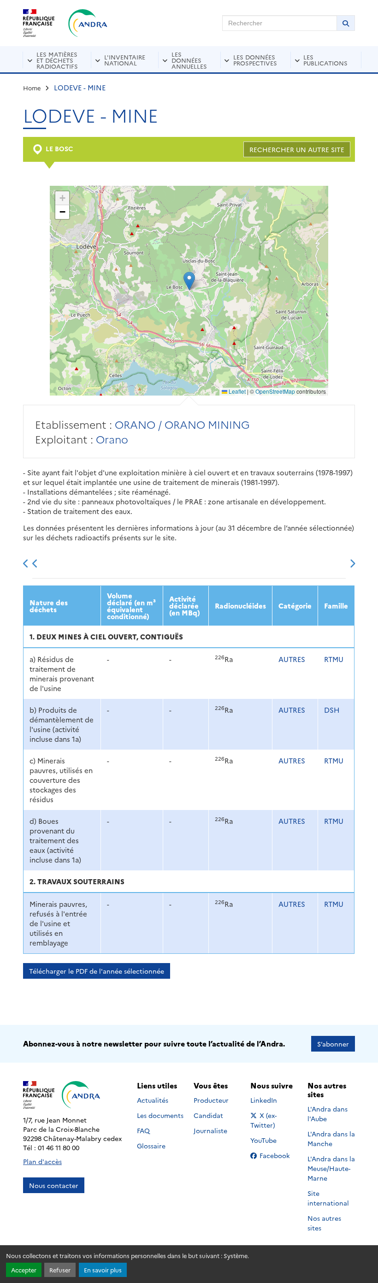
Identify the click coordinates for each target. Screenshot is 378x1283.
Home (32, 87)
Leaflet (236, 391)
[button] (189, 281)
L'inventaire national (124, 60)
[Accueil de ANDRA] (87, 23)
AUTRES (291, 659)
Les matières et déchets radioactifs (57, 60)
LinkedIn (273, 1100)
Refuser (60, 1270)
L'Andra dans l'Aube (327, 1113)
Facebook (277, 1155)
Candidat (208, 1115)
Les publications (325, 60)
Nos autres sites (324, 1222)
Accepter (23, 1270)
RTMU (333, 659)
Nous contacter (53, 1185)
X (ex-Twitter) (274, 1120)
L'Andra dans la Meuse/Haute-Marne (331, 1168)
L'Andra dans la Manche (331, 1138)
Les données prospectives (255, 60)
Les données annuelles (189, 60)
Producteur (211, 1100)
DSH (332, 710)
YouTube (273, 1140)
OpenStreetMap (275, 391)
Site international (328, 1197)
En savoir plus (103, 1270)
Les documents (160, 1115)
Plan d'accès (42, 1161)
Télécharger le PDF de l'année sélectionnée (96, 971)
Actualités (152, 1100)
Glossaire (151, 1145)
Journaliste (210, 1130)
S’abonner (333, 1043)
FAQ (143, 1130)
